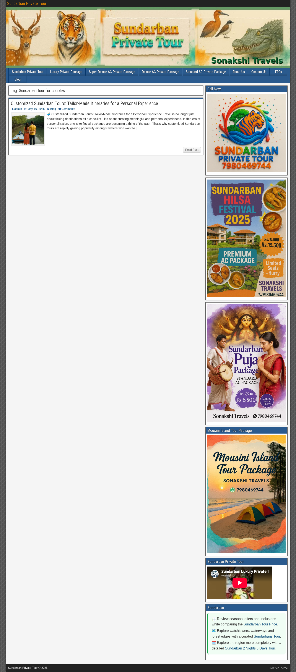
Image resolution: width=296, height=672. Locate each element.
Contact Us (258, 72)
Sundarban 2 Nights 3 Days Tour (250, 648)
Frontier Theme (278, 668)
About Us (239, 72)
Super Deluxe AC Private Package (112, 72)
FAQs (278, 72)
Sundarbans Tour (267, 636)
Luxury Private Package (66, 72)
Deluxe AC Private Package (160, 72)
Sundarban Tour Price (260, 624)
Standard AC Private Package (206, 72)
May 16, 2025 (36, 108)
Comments (68, 108)
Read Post (191, 149)
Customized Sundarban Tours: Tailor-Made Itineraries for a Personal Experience (84, 103)
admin (18, 108)
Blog (18, 79)
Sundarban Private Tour (26, 3)
